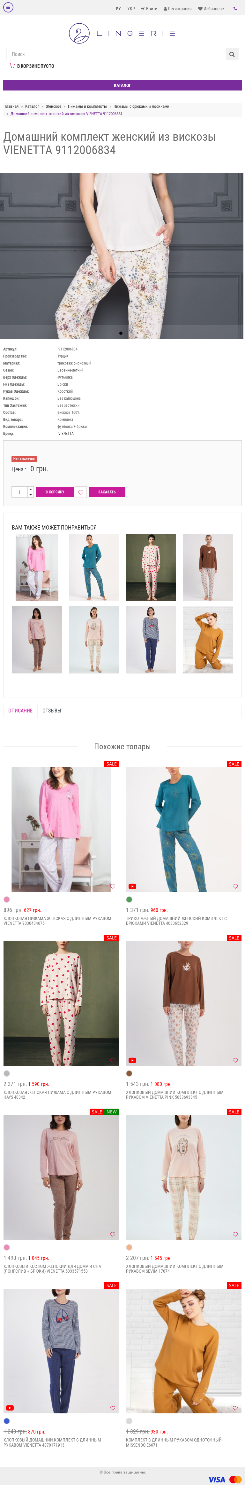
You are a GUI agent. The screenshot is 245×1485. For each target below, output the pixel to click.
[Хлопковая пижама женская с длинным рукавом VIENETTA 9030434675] (61, 829)
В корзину (55, 492)
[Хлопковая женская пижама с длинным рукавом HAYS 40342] (61, 1003)
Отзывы (51, 711)
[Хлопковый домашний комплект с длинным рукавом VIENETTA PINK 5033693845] (183, 1003)
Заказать (107, 492)
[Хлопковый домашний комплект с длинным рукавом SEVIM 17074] (183, 1177)
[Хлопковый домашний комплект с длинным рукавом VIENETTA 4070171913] (61, 1351)
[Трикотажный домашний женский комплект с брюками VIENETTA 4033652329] (183, 829)
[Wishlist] (81, 492)
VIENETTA (66, 433)
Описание (20, 711)
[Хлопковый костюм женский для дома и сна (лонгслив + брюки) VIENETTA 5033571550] (61, 1177)
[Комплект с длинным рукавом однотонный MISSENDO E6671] (183, 1351)
